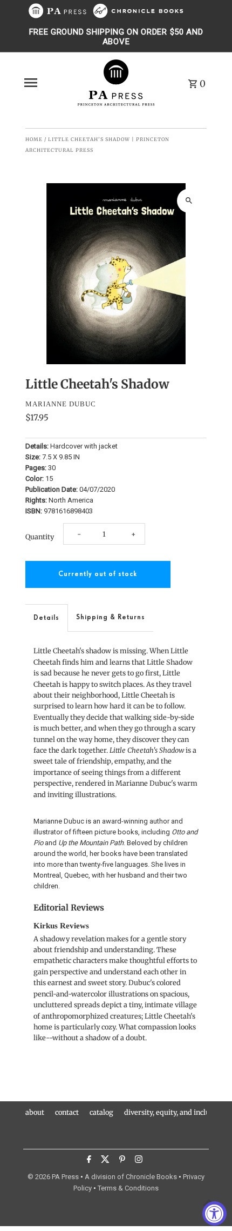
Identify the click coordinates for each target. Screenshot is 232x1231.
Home (34, 139)
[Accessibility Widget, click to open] (214, 1213)
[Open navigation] (46, 82)
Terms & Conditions (128, 1188)
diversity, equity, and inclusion (173, 1112)
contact (67, 1112)
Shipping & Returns (110, 617)
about (34, 1112)
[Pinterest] (121, 1160)
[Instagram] (137, 1160)
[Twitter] (104, 1160)
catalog (101, 1112)
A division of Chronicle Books (131, 1177)
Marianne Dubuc (60, 404)
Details (46, 617)
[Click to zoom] (189, 201)
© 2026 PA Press (53, 1177)
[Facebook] (87, 1160)
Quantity (39, 536)
